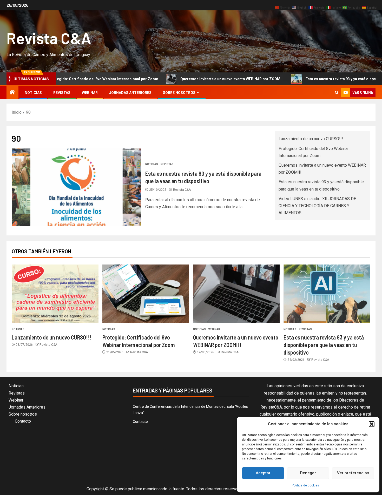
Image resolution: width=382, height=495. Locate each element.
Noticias (33, 93)
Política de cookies (305, 485)
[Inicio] (12, 92)
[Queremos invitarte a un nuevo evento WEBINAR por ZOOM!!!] (236, 294)
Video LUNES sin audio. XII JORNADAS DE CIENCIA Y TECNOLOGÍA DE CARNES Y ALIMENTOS (317, 205)
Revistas (61, 93)
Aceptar (263, 473)
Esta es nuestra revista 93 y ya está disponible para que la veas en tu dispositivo (324, 345)
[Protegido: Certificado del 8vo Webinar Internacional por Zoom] (145, 294)
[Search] (336, 92)
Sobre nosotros (179, 93)
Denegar (308, 473)
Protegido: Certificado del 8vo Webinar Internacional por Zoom (85, 79)
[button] (371, 424)
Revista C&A (48, 38)
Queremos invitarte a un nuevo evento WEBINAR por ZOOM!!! (213, 79)
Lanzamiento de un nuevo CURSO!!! (311, 138)
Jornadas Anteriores (130, 93)
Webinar (90, 93)
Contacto (23, 421)
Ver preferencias (353, 473)
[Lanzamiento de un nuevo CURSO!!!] (55, 294)
